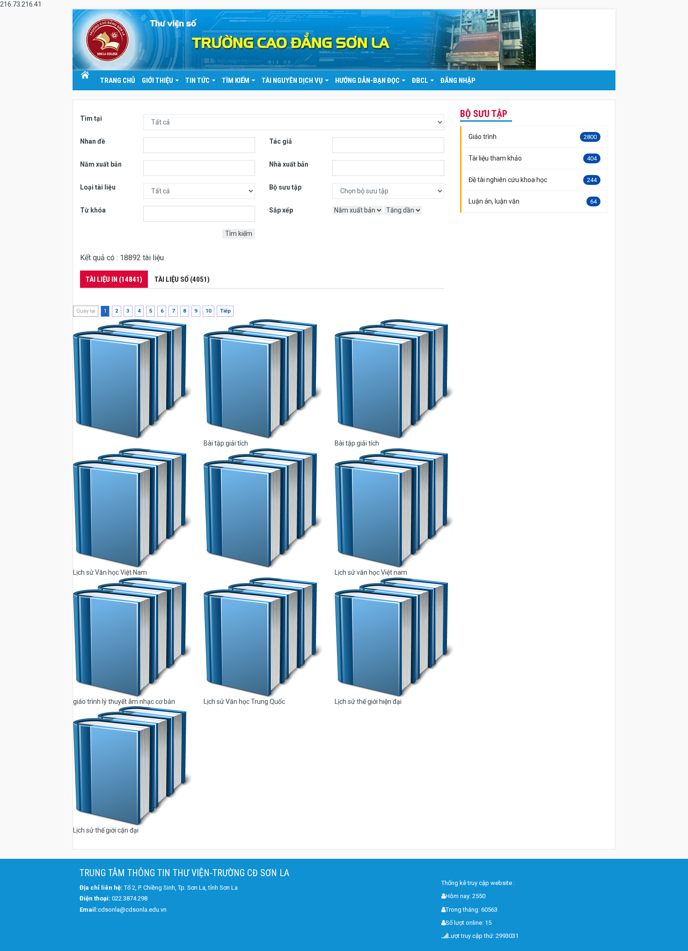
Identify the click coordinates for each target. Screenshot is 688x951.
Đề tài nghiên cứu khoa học (532, 179)
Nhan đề (92, 141)
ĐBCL (420, 80)
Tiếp (225, 311)
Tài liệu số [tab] (182, 279)
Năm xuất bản (101, 164)
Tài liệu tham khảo (532, 158)
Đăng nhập (458, 80)
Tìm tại (91, 118)
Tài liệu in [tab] (114, 279)
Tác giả (280, 141)
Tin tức (197, 80)
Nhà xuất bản (288, 164)
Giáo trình (532, 136)
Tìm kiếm (235, 80)
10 (208, 311)
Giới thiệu (157, 80)
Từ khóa (93, 210)
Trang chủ (85, 75)
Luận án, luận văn (532, 201)
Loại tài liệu (98, 187)
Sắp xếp (281, 210)
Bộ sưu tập (285, 187)
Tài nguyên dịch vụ (292, 80)
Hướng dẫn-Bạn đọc (367, 80)
